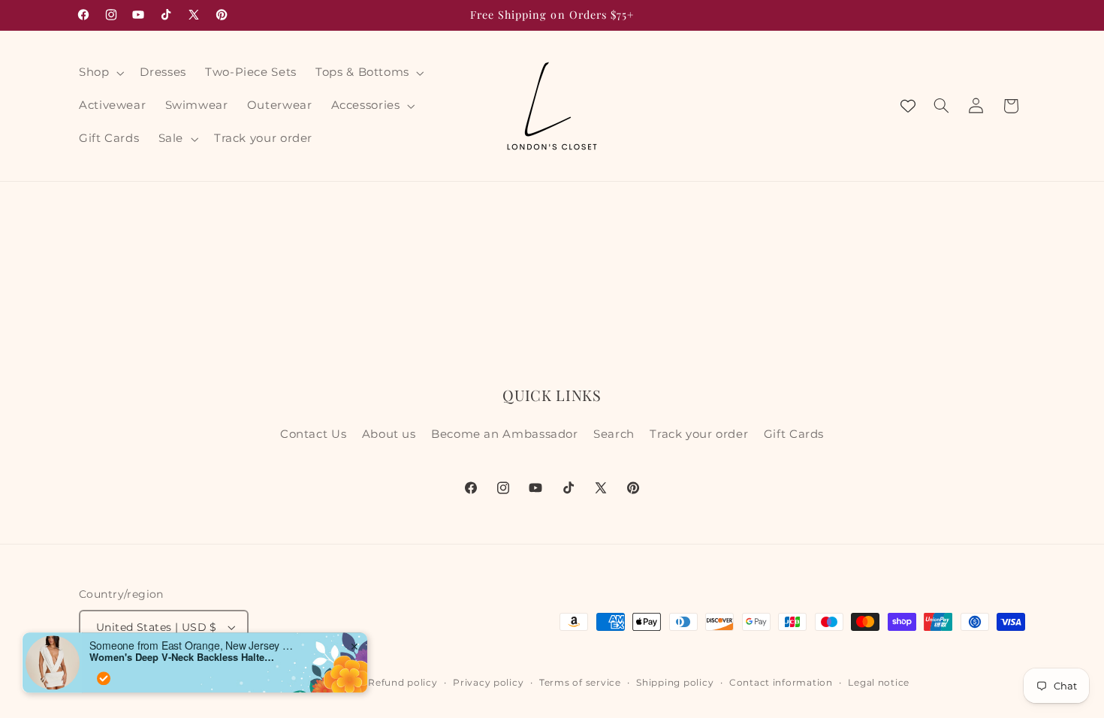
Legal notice (878, 682)
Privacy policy (488, 682)
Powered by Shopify (302, 682)
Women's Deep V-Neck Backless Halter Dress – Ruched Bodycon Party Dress (183, 632)
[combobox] (64, 679)
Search (614, 434)
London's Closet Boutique (184, 682)
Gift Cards (794, 434)
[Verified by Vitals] (103, 652)
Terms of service (580, 682)
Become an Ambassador (504, 434)
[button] (99, 72)
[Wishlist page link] (907, 105)
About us (389, 434)
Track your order (699, 434)
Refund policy (403, 682)
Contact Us (313, 434)
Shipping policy (674, 682)
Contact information (781, 682)
